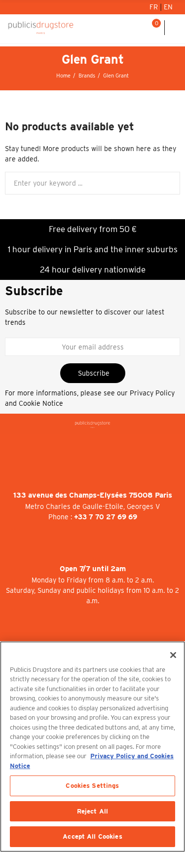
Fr (154, 7)
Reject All (92, 811)
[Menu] (175, 27)
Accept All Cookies (92, 836)
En (168, 7)
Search (168, 183)
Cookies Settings (92, 785)
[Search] (140, 27)
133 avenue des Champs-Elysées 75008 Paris (92, 495)
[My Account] (128, 28)
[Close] (173, 655)
